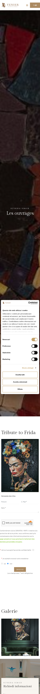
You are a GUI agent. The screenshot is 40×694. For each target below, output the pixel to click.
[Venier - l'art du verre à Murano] (10, 5)
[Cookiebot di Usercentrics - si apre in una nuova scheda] (28, 303)
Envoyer (20, 569)
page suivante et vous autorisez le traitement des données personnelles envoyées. (17, 540)
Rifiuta (20, 389)
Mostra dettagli (27, 368)
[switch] (34, 346)
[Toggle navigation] (27, 6)
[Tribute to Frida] (20, 465)
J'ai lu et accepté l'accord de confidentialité (15, 550)
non (11, 564)
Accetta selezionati (20, 382)
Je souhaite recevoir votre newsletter (14, 558)
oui (5, 564)
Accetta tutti (20, 375)
